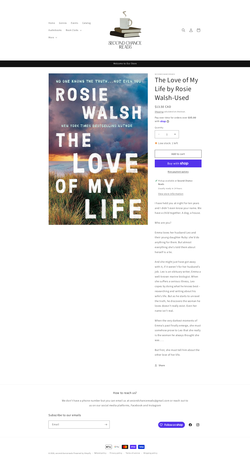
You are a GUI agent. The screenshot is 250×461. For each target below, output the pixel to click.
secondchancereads (64, 453)
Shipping (159, 111)
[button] (73, 30)
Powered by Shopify (82, 453)
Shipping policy (150, 453)
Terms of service (133, 453)
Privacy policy (116, 453)
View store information (170, 193)
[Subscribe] (106, 425)
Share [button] (162, 365)
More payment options (178, 171)
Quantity (159, 127)
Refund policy (100, 453)
